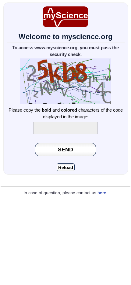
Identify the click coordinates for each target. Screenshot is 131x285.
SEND (65, 149)
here (101, 193)
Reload (65, 167)
